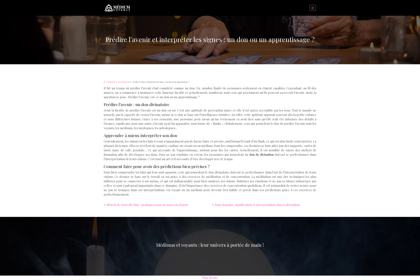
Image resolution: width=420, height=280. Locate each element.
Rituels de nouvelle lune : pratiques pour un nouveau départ (147, 205)
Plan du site (210, 278)
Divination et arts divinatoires (119, 82)
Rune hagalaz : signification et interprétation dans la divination (257, 205)
